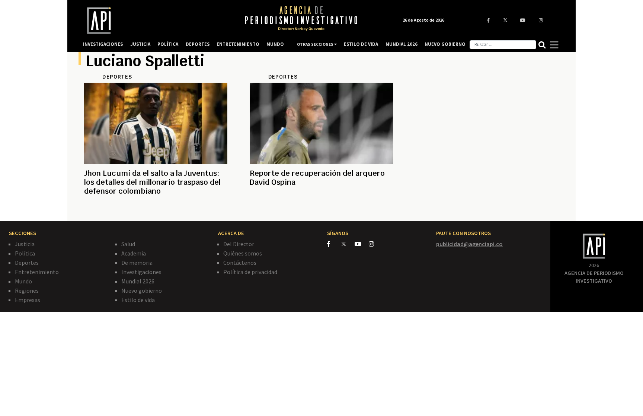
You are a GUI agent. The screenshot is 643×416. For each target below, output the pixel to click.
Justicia (25, 244)
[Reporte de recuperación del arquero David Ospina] (321, 209)
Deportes (27, 262)
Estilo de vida (138, 300)
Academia (133, 253)
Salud (128, 244)
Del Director (238, 244)
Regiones (27, 290)
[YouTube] (362, 244)
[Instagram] (375, 244)
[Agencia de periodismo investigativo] (156, 20)
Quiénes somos (242, 253)
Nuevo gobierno (141, 290)
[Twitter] (347, 243)
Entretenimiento (37, 272)
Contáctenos (239, 262)
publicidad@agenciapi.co (469, 244)
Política (25, 253)
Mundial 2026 (137, 281)
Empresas (27, 300)
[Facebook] (334, 244)
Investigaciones (141, 272)
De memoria (137, 262)
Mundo (23, 281)
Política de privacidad (250, 272)
